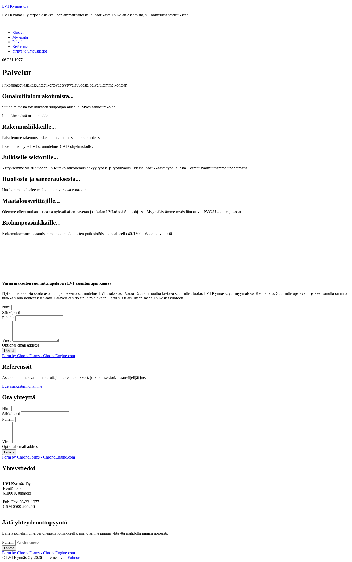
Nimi (6, 307)
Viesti (6, 340)
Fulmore (74, 557)
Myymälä (20, 37)
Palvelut (19, 42)
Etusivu (18, 32)
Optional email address (20, 345)
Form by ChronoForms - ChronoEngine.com (38, 355)
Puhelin (8, 318)
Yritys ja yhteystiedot (29, 51)
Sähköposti (11, 312)
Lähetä (9, 351)
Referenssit (21, 46)
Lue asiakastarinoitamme (22, 386)
